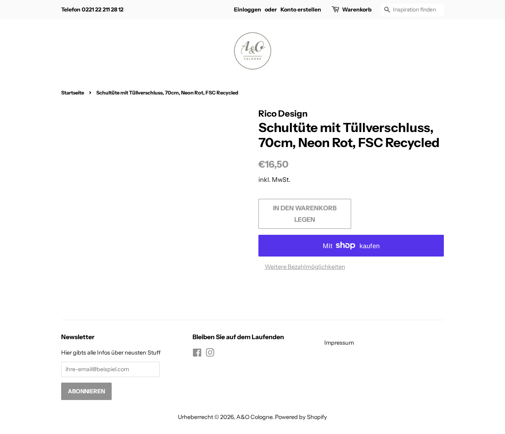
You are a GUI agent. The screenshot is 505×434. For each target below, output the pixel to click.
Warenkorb (357, 9)
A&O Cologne (254, 417)
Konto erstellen (301, 9)
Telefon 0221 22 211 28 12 (92, 9)
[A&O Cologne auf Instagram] (210, 354)
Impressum (339, 342)
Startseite (72, 93)
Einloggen (247, 9)
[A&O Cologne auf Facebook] (197, 354)
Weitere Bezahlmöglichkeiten (305, 266)
